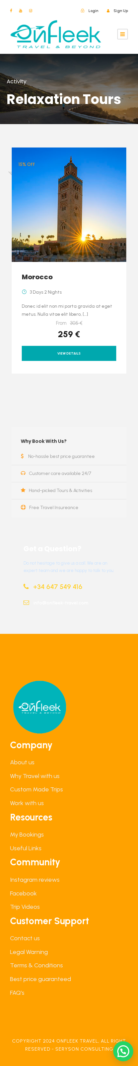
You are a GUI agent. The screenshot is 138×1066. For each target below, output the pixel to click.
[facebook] (11, 11)
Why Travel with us (35, 776)
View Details (69, 353)
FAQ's (17, 992)
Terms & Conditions (36, 965)
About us (22, 762)
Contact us (25, 938)
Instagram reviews (35, 879)
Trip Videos (25, 906)
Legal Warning (29, 952)
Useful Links (26, 848)
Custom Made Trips (36, 789)
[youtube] (20, 11)
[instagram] (30, 11)
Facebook (23, 893)
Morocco (37, 277)
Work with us (27, 803)
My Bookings (27, 834)
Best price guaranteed (40, 979)
